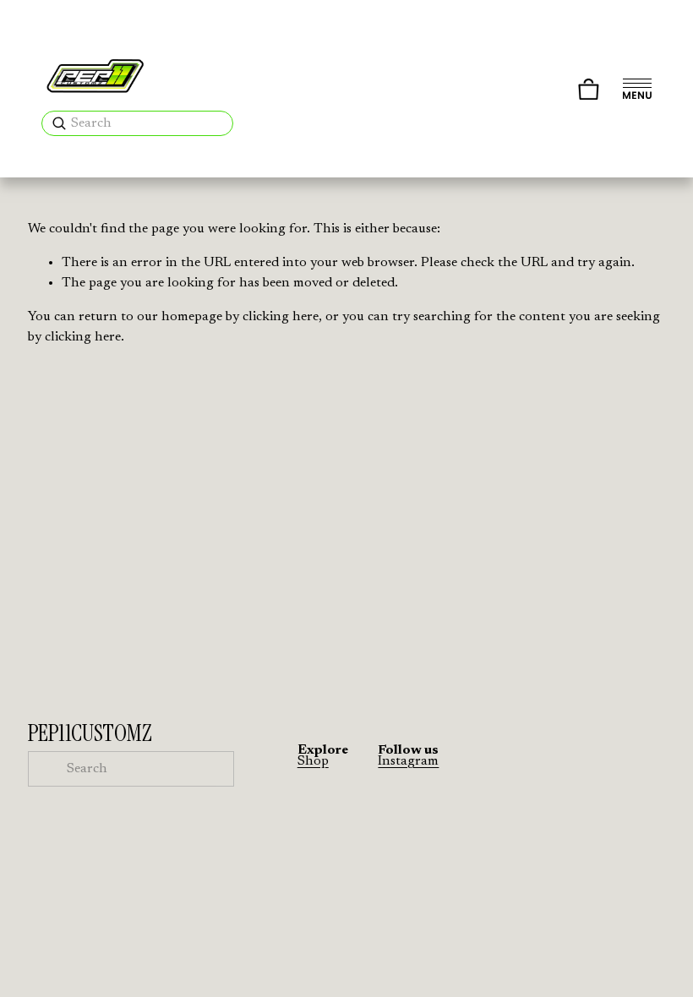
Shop (313, 761)
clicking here (281, 317)
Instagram (408, 761)
